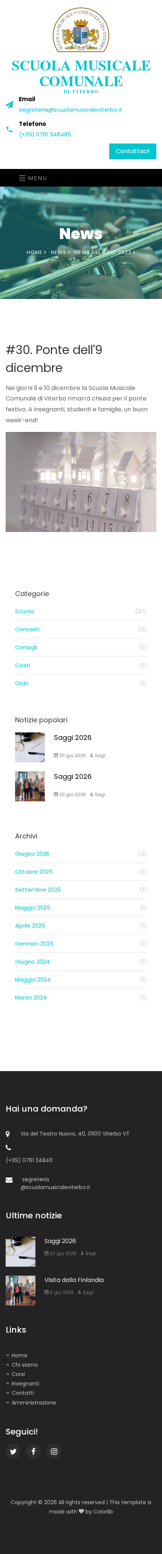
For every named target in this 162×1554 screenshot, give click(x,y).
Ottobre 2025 (81, 872)
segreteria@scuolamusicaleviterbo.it (70, 110)
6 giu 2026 (61, 1292)
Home (35, 252)
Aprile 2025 (81, 925)
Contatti (23, 1393)
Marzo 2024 (81, 997)
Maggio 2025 (81, 907)
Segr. (100, 755)
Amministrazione (34, 1402)
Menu (36, 178)
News (59, 252)
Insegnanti (25, 1383)
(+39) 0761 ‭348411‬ (29, 1160)
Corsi (18, 1374)
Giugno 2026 (81, 854)
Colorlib (103, 1511)
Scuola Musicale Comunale (81, 74)
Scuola (81, 611)
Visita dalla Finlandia (74, 1280)
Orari (81, 683)
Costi (81, 665)
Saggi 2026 (73, 737)
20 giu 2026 (72, 755)
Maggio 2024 (81, 979)
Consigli (81, 647)
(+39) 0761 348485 (45, 134)
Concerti (81, 629)
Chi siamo (25, 1365)
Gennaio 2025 (81, 943)
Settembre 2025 (81, 890)
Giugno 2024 (81, 961)
